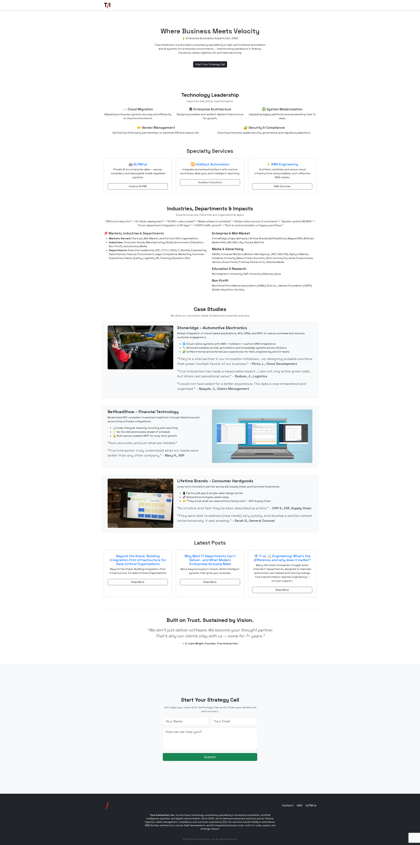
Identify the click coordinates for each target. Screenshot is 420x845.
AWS (299, 805)
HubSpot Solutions (210, 182)
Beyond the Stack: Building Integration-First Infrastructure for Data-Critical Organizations (138, 560)
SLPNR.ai (311, 805)
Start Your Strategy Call (210, 64)
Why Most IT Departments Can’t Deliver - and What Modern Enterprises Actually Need (210, 560)
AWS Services (282, 186)
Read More (137, 582)
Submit (210, 757)
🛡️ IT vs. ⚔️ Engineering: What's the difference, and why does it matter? (282, 558)
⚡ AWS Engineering (282, 164)
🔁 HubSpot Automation (210, 164)
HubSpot (288, 805)
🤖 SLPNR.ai (138, 164)
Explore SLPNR (138, 186)
